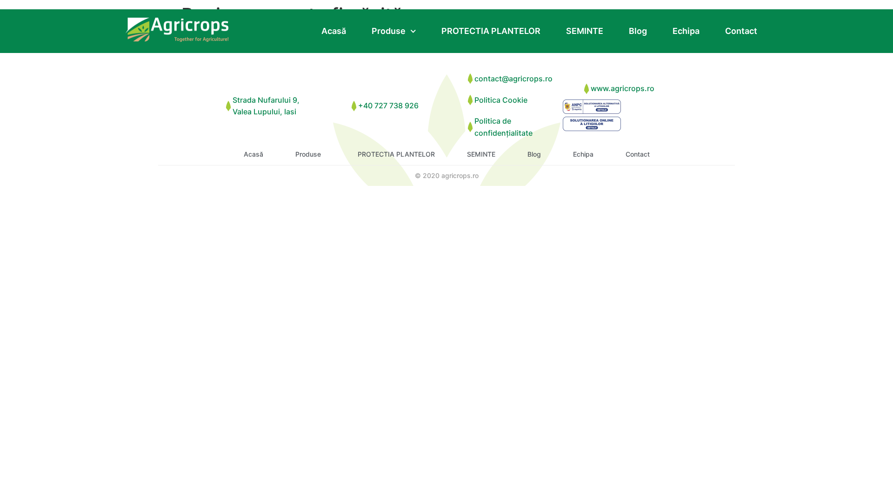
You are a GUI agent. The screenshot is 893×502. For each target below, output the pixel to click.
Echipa (686, 31)
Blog (638, 31)
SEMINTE (584, 31)
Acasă (333, 31)
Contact (741, 31)
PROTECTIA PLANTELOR (490, 31)
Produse (389, 31)
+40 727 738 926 (388, 105)
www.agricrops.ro (622, 88)
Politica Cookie (500, 100)
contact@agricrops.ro (513, 78)
